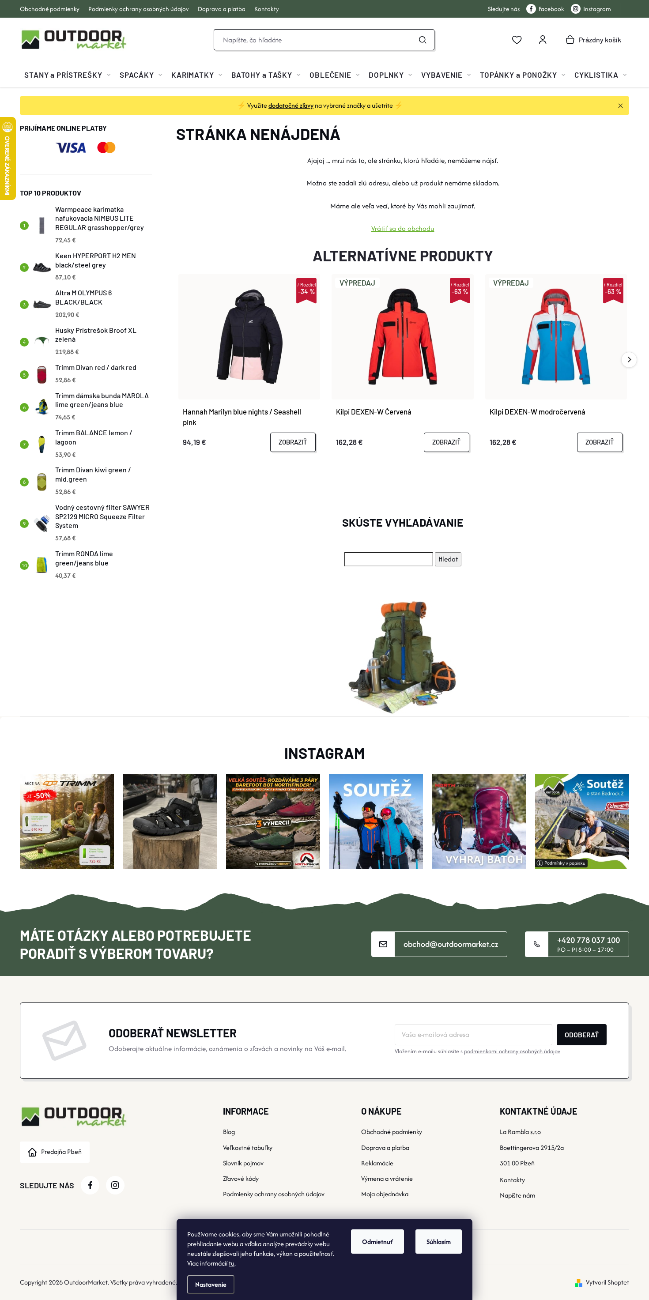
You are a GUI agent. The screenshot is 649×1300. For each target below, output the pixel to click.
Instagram (597, 8)
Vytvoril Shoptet (607, 1282)
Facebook (551, 8)
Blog (229, 1131)
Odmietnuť (377, 1241)
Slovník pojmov (243, 1163)
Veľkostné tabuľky (247, 1147)
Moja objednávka (384, 1193)
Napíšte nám (517, 1195)
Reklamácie (377, 1163)
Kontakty (266, 8)
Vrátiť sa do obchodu (402, 228)
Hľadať (422, 39)
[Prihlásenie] (542, 39)
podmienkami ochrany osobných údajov (512, 1051)
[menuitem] (67, 74)
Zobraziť (293, 442)
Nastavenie (210, 1284)
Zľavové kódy (241, 1178)
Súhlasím (438, 1241)
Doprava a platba (221, 8)
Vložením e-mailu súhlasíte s (477, 1051)
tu (231, 1263)
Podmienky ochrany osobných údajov (138, 8)
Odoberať (582, 1034)
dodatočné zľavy (290, 105)
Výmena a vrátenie (387, 1178)
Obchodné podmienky (49, 8)
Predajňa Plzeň (61, 1151)
